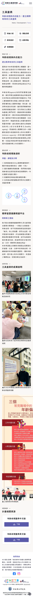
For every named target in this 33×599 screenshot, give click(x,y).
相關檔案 (10, 47)
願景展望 (10, 40)
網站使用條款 (27, 584)
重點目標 (25, 33)
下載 (18, 524)
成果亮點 (25, 40)
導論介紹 (10, 33)
